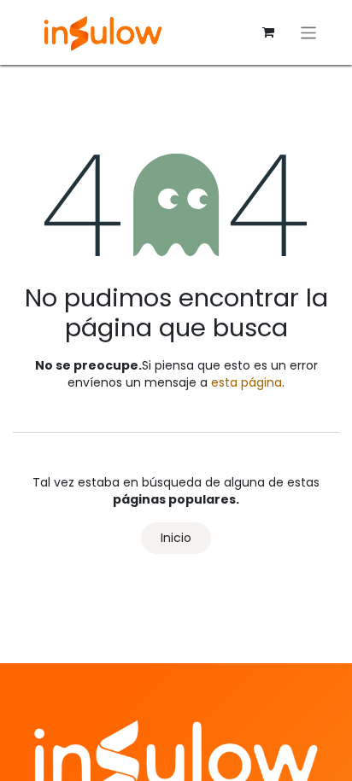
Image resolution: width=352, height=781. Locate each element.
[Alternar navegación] (308, 32)
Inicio (176, 537)
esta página (246, 382)
